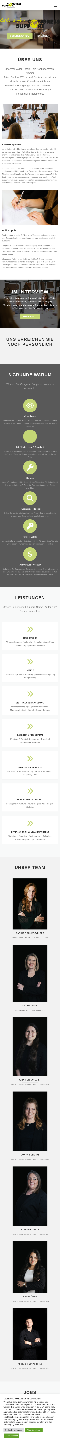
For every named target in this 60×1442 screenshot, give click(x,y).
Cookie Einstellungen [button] (13, 1430)
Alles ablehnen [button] (12, 1436)
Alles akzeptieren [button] (34, 1430)
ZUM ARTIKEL (30, 316)
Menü (55, 5)
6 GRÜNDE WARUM (19, 36)
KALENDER (43, 36)
